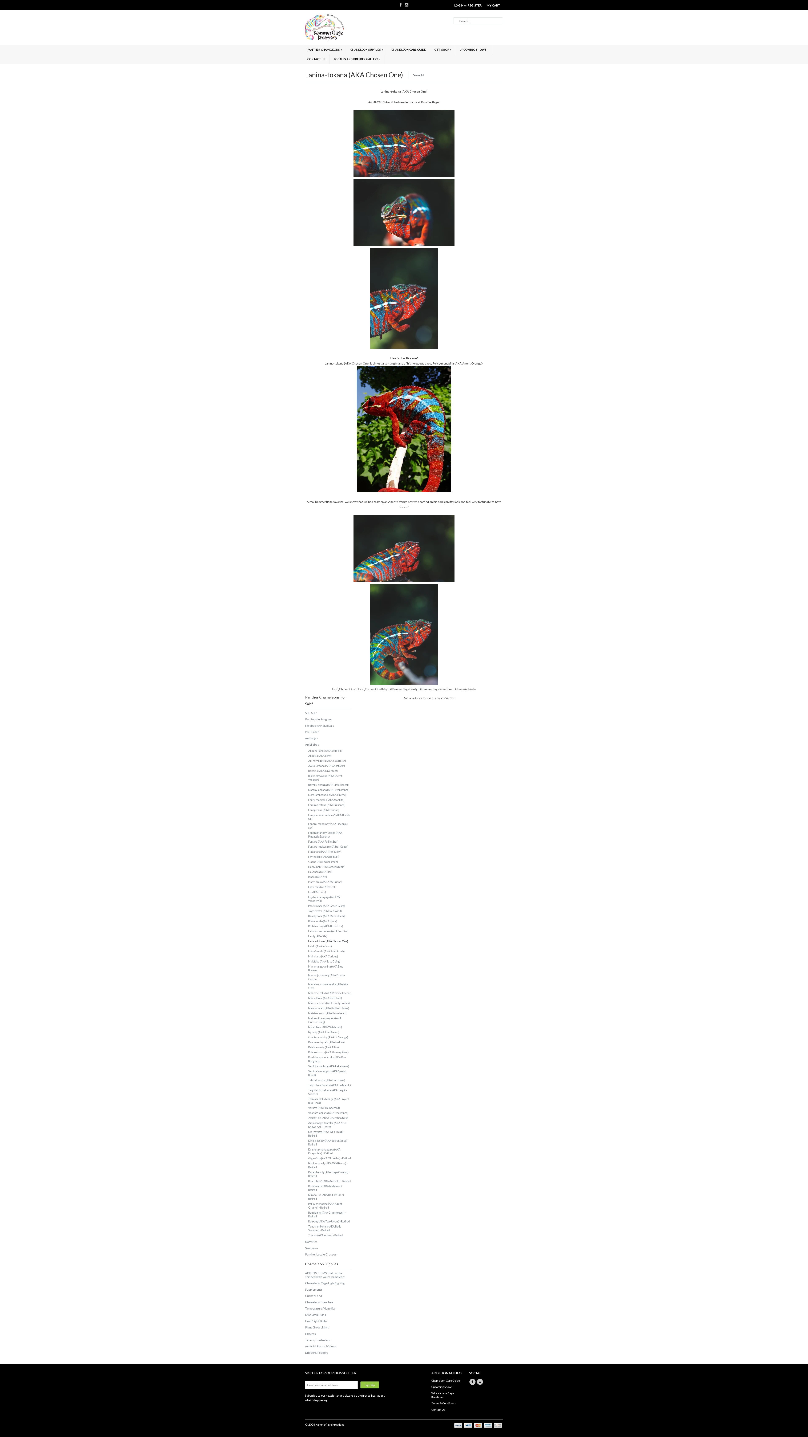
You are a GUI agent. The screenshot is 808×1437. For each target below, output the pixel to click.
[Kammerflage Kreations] (336, 28)
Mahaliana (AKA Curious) (323, 956)
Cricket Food (313, 1296)
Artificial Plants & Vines (320, 1346)
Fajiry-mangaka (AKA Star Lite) (326, 800)
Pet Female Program (318, 719)
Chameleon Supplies (366, 49)
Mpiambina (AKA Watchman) (325, 1027)
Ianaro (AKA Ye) (317, 877)
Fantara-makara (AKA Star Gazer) (328, 846)
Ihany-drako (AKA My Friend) (325, 882)
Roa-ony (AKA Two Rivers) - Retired (329, 1221)
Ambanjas (311, 738)
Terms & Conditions (443, 1403)
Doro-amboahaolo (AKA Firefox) (327, 795)
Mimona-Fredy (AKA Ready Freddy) (329, 1003)
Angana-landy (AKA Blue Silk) (325, 750)
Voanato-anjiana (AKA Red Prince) (328, 1113)
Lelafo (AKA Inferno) (320, 946)
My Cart (493, 5)
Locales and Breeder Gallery (357, 59)
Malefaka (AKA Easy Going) (324, 961)
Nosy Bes (311, 1241)
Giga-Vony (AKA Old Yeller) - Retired (329, 1158)
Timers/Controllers (317, 1340)
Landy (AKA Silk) (317, 936)
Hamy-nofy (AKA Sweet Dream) (326, 866)
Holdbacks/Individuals (319, 725)
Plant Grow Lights (317, 1327)
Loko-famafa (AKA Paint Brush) (326, 951)
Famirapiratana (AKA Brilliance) (326, 805)
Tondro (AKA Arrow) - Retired (325, 1235)
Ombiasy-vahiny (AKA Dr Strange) (328, 1037)
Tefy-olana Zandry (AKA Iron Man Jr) (329, 1085)
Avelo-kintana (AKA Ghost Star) (326, 766)
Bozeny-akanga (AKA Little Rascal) (328, 784)
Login (459, 5)
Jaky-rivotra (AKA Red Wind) (325, 911)
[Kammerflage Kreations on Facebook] (400, 4)
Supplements (314, 1289)
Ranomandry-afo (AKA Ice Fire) (326, 1042)
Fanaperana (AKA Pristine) (323, 810)
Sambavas (311, 1248)
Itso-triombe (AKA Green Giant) (326, 906)
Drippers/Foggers (316, 1352)
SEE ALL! (311, 713)
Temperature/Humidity (320, 1308)
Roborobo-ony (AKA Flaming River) (328, 1052)
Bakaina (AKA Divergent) (323, 771)
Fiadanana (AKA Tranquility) (324, 851)
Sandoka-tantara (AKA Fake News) (328, 1066)
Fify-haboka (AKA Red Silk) (323, 856)
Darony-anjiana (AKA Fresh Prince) (328, 789)
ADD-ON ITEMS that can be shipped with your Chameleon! (325, 1275)
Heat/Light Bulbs (316, 1321)
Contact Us (316, 59)
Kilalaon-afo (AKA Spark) (322, 921)
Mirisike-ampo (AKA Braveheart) (327, 1013)
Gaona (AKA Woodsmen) (323, 861)
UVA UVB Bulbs (315, 1314)
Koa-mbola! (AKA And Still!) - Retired (329, 1181)
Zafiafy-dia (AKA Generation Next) (328, 1118)
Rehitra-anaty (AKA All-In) (323, 1047)
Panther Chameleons (324, 49)
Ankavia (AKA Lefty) (320, 755)
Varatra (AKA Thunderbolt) (324, 1108)
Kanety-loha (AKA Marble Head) (327, 916)
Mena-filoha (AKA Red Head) (325, 998)
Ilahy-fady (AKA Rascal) (322, 887)
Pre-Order (312, 732)
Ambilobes (312, 744)
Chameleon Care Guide (408, 49)
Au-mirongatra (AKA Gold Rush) (327, 760)
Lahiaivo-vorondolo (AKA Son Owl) (328, 931)
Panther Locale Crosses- (321, 1254)
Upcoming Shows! (474, 49)
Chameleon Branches (319, 1302)
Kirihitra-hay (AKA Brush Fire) (325, 926)
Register (475, 5)
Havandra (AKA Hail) (320, 872)
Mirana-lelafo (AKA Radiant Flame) (328, 1008)
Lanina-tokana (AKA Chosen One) (354, 75)
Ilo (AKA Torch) (317, 892)
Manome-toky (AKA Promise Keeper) (329, 993)
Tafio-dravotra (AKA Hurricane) (326, 1080)
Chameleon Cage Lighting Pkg (325, 1283)
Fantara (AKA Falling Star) (323, 841)
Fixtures (310, 1333)
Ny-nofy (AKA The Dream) (323, 1032)
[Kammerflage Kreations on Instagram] (406, 4)
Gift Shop (442, 49)
